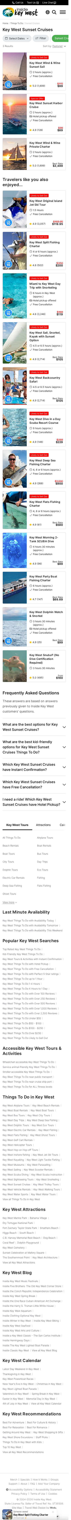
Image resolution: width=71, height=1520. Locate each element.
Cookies (52, 1493)
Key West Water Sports (15, 1194)
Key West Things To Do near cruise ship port (27, 1081)
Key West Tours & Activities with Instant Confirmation (32, 959)
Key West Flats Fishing (15, 1135)
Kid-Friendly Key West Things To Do (23, 954)
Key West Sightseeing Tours (18, 1179)
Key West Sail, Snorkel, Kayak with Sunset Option (44, 336)
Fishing (41, 877)
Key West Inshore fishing (16, 1154)
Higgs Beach (10, 1232)
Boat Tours (9, 853)
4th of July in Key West (15, 1403)
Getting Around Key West (17, 1432)
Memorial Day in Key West (40, 1398)
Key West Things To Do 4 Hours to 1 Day (25, 988)
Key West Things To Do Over (22, 1033)
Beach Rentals (11, 845)
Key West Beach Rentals (45, 1105)
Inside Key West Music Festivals (20, 1281)
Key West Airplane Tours (16, 1105)
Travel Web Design (35, 1507)
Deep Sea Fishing (12, 885)
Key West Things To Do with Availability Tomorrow (30, 925)
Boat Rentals (44, 845)
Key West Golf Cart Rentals (18, 1140)
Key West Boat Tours (42, 1110)
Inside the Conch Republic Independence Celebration (32, 1291)
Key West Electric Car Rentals (19, 1130)
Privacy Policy (19, 1493)
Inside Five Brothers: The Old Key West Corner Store (32, 1286)
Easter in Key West (13, 1398)
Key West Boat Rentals (15, 1110)
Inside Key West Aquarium (17, 1310)
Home (5, 23)
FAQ (32, 1483)
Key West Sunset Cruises (16, 1184)
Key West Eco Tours (43, 1125)
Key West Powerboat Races (18, 1378)
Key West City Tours (39, 1115)
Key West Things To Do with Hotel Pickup (25, 963)
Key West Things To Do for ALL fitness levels (27, 1086)
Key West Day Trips (13, 1120)
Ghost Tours (9, 893)
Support (13, 1483)
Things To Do (16, 23)
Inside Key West (42, 1499)
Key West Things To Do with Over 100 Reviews (29, 993)
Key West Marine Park (15, 1217)
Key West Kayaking (13, 1159)
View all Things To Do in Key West (21, 1199)
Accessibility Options (20, 1489)
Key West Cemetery (14, 1247)
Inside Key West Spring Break (19, 1295)
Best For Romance (37, 1427)
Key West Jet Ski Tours (45, 1154)
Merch (13, 1479)
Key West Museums (13, 1164)
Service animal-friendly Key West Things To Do (29, 1066)
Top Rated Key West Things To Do (21, 949)
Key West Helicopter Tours (17, 1144)
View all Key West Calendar (46, 1403)
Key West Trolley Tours (46, 1184)
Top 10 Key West (12, 1447)
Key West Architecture (45, 1257)
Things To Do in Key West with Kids (22, 1442)
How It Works (40, 1479)
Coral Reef (8, 1242)
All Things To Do (12, 837)
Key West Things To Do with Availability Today (28, 920)
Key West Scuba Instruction (46, 1174)
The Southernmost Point (16, 1257)
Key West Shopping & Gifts (48, 1432)
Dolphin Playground (28, 1242)
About (24, 1483)
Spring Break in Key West (45, 1393)
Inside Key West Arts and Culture (21, 1330)
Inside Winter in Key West (17, 1320)
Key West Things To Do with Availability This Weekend (33, 930)
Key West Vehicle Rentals (17, 1189)
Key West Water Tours (43, 1194)
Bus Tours (42, 853)
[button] (34, 727)
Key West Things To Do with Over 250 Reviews (29, 998)
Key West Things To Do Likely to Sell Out (25, 1037)
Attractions (43, 825)
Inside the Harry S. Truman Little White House (28, 1305)
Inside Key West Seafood (17, 1325)
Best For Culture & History (41, 1422)
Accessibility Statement (49, 1489)
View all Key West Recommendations (23, 1452)
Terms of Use (37, 1493)
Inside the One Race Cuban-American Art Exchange (31, 1300)
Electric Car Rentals (13, 877)
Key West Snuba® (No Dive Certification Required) (44, 658)
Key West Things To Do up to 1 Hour (22, 978)
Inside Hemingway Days (16, 1340)
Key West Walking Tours (46, 1189)
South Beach (26, 1232)
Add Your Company (49, 1483)
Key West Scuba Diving (15, 1174)
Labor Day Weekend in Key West (21, 1369)
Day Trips (42, 861)
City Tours (8, 861)
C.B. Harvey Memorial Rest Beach (21, 1237)
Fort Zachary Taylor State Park (20, 1227)
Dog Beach (49, 1237)
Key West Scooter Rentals (38, 1169)
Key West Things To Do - (22, 1023)
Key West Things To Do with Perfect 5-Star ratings (31, 973)
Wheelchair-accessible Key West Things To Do (28, 1061)
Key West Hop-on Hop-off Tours (20, 1149)
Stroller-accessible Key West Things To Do (26, 1071)
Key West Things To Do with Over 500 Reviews (29, 1003)
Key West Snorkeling (47, 1179)
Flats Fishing (44, 885)
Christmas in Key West (49, 1383)
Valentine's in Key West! (16, 1393)
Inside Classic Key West (16, 1350)
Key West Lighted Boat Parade (20, 1388)
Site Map (17, 1507)
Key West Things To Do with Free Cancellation (28, 968)
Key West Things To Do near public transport (27, 1076)
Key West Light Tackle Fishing (43, 1159)
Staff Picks (42, 1437)
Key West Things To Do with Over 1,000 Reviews (30, 1008)
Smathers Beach (49, 1227)
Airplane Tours (45, 837)
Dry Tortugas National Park (18, 1222)
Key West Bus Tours (14, 1115)
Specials (25, 1479)
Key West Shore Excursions (18, 1437)
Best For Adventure (13, 1422)
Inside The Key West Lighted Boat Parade (26, 1345)
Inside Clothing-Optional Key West (21, 1315)
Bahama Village (38, 1217)
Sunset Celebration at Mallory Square (23, 1252)
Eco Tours (42, 869)
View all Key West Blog (44, 1350)
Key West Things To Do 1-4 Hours (21, 983)
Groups (54, 1479)
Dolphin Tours (10, 869)
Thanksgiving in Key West (17, 1374)
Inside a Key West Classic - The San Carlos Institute (31, 1335)
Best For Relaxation (13, 1427)
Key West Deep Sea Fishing (42, 1120)
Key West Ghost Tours (42, 1135)
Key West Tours (17, 825)
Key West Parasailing (38, 1164)
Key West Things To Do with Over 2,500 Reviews (30, 1013)
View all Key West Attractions (19, 1262)
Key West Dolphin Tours (16, 1125)
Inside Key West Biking (46, 1320)
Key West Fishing (47, 1130)
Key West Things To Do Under (22, 1018)
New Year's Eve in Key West (18, 1383)
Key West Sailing (12, 1169)
